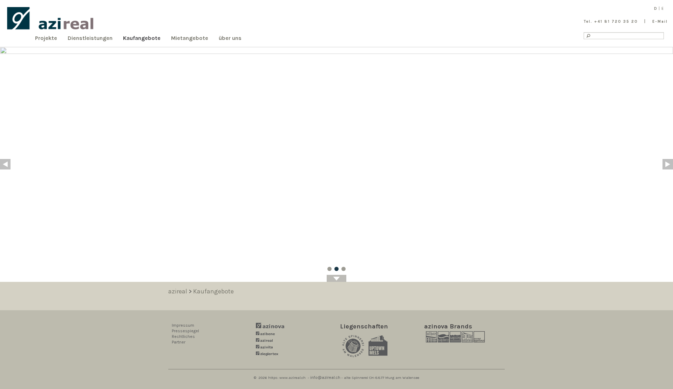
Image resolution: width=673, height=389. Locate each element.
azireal (177, 291)
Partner (178, 342)
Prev (5, 164)
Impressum (183, 325)
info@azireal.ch (325, 377)
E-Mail (660, 21)
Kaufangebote (213, 291)
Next (667, 164)
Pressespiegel (185, 330)
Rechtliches (183, 336)
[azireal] (50, 18)
